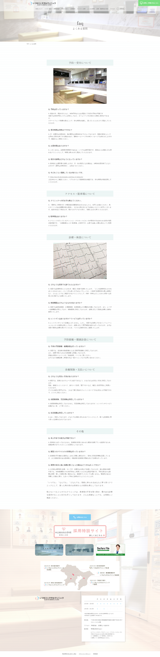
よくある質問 (91, 8)
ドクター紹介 (48, 8)
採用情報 (121, 8)
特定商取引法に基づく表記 (69, 653)
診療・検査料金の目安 (102, 8)
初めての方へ (64, 8)
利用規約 (95, 653)
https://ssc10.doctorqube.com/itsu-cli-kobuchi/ (66, 177)
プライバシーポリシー (84, 653)
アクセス (112, 8)
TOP (28, 44)
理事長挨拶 (56, 8)
